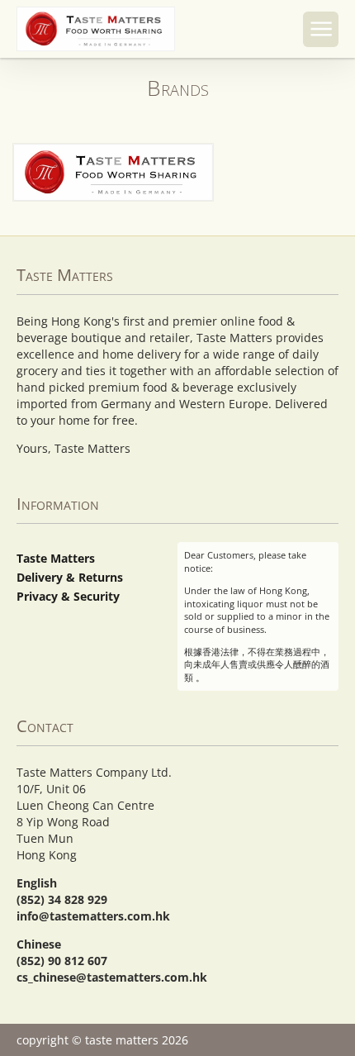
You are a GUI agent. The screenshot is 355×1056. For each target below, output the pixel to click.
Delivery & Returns (70, 577)
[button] (320, 29)
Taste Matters (56, 558)
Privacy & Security (68, 596)
